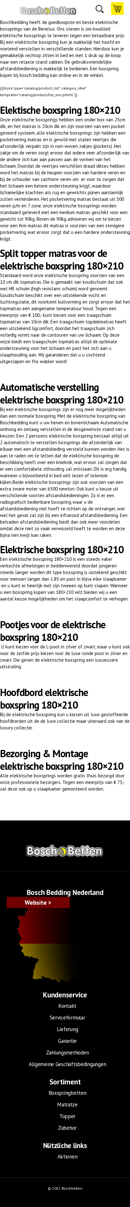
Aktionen (67, 1156)
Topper (67, 1116)
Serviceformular (67, 1017)
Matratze (67, 1104)
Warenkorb (117, 8)
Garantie (67, 1040)
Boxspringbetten (67, 1092)
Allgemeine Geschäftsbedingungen (67, 1064)
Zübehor (67, 1127)
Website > (38, 902)
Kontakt (67, 1005)
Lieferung (67, 1029)
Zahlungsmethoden (67, 1052)
